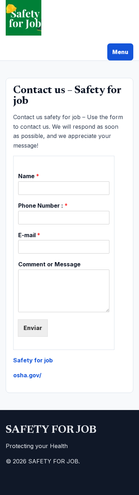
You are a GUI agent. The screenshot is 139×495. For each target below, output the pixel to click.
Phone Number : (43, 205)
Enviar (33, 327)
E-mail (29, 235)
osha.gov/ (27, 375)
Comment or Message (49, 264)
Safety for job (33, 360)
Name (28, 176)
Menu (120, 51)
